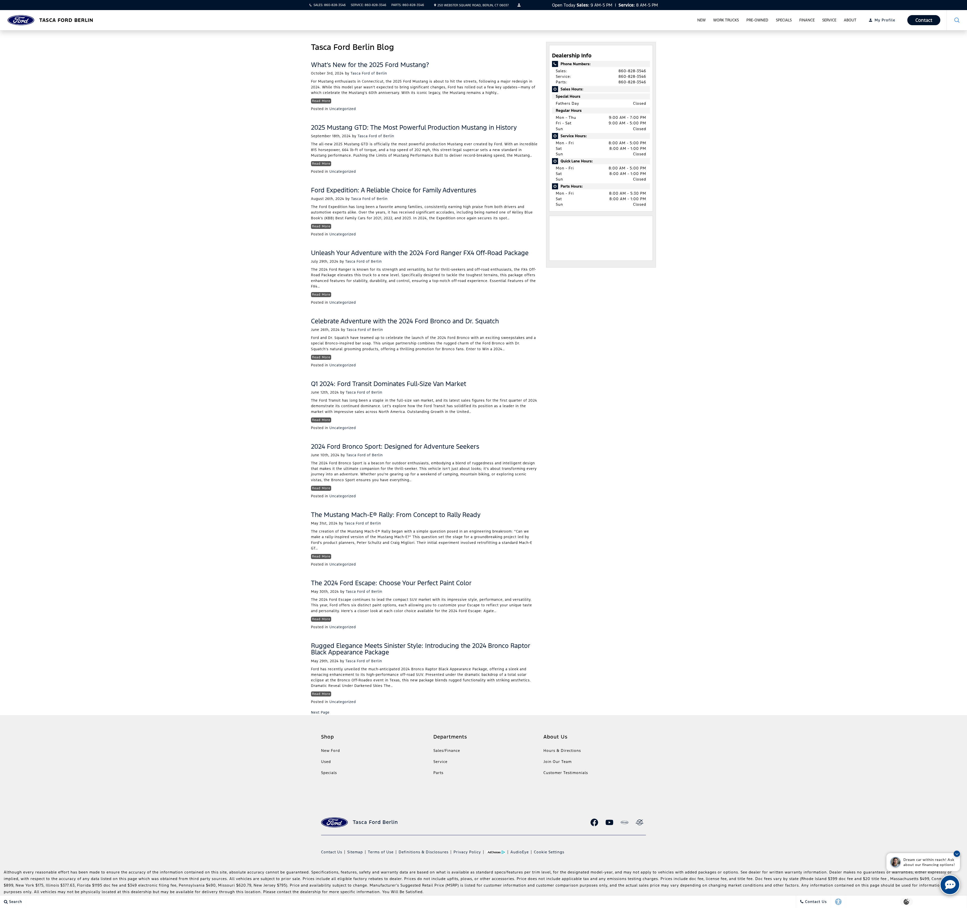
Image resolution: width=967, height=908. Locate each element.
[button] (957, 20)
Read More (321, 101)
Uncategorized (342, 109)
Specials (784, 20)
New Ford (330, 750)
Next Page (320, 712)
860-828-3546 (632, 70)
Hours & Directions (562, 750)
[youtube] (609, 822)
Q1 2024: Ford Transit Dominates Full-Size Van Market (388, 384)
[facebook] (594, 822)
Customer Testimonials (565, 772)
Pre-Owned (757, 20)
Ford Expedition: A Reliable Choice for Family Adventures (393, 190)
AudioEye (519, 852)
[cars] (624, 822)
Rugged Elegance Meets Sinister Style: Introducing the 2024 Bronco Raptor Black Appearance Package (420, 649)
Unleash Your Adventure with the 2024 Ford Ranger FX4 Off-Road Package (420, 253)
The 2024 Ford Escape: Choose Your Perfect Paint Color (391, 583)
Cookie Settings (549, 852)
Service (829, 20)
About (850, 20)
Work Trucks (726, 20)
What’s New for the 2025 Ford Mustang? (370, 65)
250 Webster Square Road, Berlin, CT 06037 (473, 5)
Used (326, 761)
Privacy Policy (467, 852)
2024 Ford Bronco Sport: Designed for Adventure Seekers (395, 446)
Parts (438, 772)
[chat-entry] (950, 885)
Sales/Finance (446, 750)
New (701, 20)
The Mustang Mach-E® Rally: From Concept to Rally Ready (395, 515)
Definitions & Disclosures (423, 852)
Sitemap (355, 852)
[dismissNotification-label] (957, 854)
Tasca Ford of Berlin (369, 73)
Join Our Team (557, 761)
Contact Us (331, 852)
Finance (807, 20)
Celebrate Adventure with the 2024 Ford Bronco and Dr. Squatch (405, 321)
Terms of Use (381, 852)
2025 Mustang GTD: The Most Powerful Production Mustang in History (414, 127)
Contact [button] (923, 20)
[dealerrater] (639, 822)
